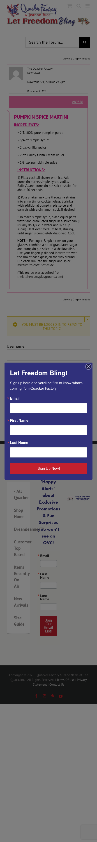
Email (14, 398)
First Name (19, 420)
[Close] (88, 366)
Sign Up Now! (48, 468)
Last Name (19, 442)
